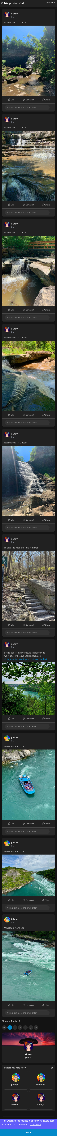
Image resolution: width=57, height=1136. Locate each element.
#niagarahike (11, 659)
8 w (12, 17)
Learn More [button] (35, 1124)
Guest (28, 1054)
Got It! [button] (29, 1132)
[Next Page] (30, 1027)
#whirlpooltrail (26, 659)
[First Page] (4, 1027)
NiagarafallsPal (13, 3)
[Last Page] (36, 1027)
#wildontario (41, 659)
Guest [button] (50, 2)
